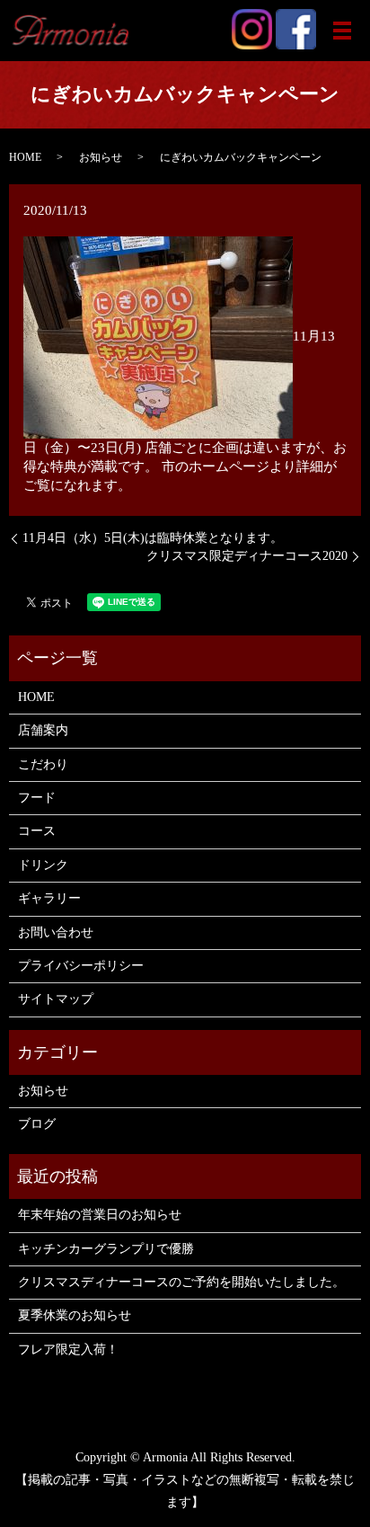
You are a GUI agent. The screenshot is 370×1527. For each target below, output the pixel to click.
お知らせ (100, 157)
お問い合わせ (55, 932)
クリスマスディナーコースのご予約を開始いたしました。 (181, 1282)
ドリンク (43, 865)
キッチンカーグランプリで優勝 (106, 1249)
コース (37, 831)
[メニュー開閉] (342, 31)
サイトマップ (55, 999)
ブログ (37, 1124)
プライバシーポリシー (81, 965)
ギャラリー (49, 898)
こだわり (43, 764)
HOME (25, 157)
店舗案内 (43, 730)
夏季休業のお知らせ (74, 1315)
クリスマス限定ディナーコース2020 (247, 556)
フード (37, 797)
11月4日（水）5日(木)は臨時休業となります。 (152, 538)
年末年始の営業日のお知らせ (99, 1214)
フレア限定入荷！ (68, 1349)
